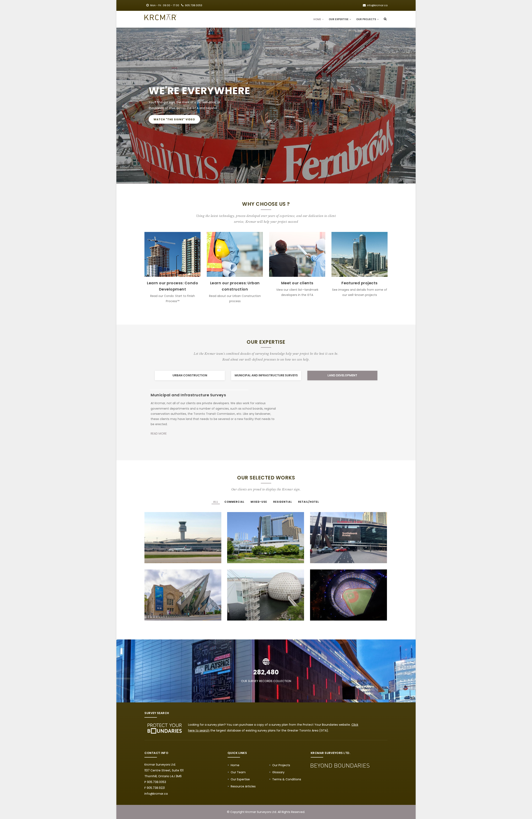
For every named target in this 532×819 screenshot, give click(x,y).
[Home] (160, 17)
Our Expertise (339, 19)
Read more (159, 423)
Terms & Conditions (286, 779)
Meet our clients (297, 283)
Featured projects (359, 283)
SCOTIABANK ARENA (333, 554)
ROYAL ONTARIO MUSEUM (172, 611)
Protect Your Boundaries (320, 725)
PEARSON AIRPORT (166, 554)
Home (317, 19)
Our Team (238, 772)
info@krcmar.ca (156, 794)
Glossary (278, 772)
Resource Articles (243, 786)
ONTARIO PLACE (246, 611)
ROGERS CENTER (330, 611)
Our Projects (366, 19)
